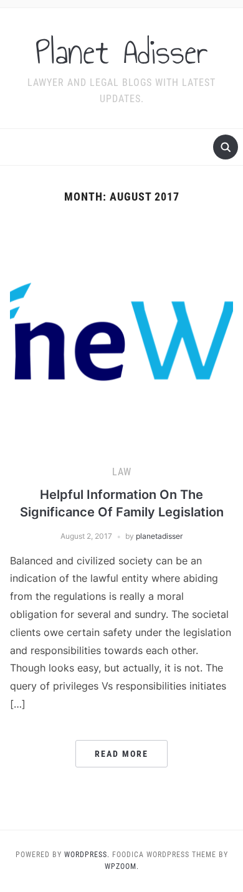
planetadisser (159, 536)
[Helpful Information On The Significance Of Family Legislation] (122, 332)
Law (121, 472)
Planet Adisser (122, 52)
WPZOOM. (122, 866)
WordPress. (87, 854)
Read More (121, 754)
